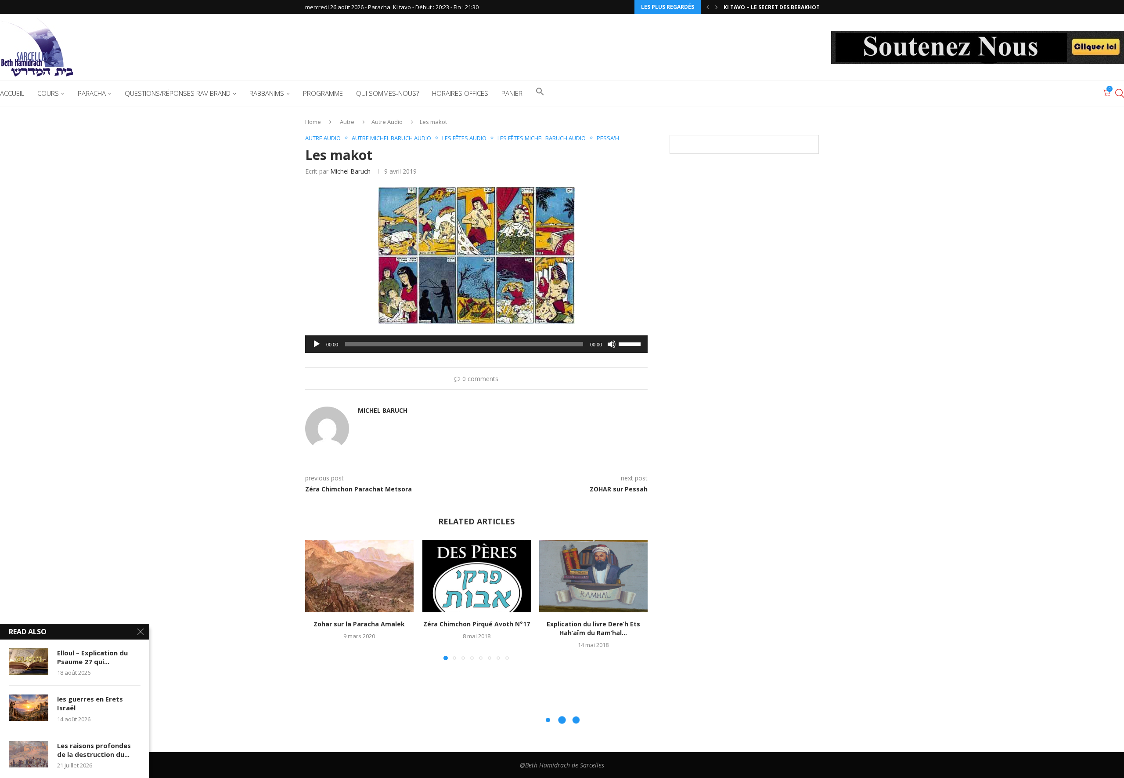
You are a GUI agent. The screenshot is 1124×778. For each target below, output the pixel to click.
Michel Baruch (350, 171)
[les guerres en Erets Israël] (28, 707)
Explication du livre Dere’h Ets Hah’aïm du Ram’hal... (593, 628)
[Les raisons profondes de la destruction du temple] (28, 754)
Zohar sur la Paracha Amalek (359, 624)
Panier (511, 93)
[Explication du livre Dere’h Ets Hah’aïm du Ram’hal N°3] (593, 576)
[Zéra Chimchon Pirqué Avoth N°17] (476, 576)
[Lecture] (316, 344)
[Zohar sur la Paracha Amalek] (359, 576)
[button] (707, 7)
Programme (323, 93)
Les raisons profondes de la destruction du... (94, 750)
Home (313, 122)
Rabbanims (266, 93)
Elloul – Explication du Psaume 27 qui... (92, 657)
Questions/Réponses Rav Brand (178, 93)
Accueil (12, 93)
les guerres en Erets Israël (90, 703)
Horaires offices (460, 93)
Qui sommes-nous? (387, 93)
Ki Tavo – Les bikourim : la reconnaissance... (789, 7)
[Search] (1119, 93)
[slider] (631, 343)
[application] (476, 344)
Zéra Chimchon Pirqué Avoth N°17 (476, 624)
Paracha (92, 93)
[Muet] (611, 344)
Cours (48, 93)
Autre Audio (387, 122)
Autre (347, 122)
